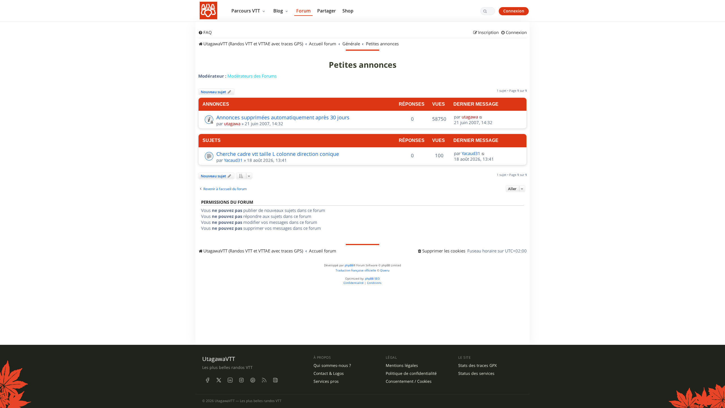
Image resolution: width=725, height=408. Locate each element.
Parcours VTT (246, 11)
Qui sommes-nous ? (332, 365)
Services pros (326, 381)
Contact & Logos (329, 373)
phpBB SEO (372, 278)
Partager (326, 11)
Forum (303, 11)
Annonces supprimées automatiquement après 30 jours (282, 117)
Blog (278, 11)
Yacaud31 (233, 160)
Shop (347, 11)
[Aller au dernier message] (481, 117)
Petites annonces (362, 65)
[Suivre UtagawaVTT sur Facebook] (207, 380)
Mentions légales (402, 365)
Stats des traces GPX (477, 365)
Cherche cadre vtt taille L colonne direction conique (277, 153)
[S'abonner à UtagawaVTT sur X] (219, 380)
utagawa (232, 123)
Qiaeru (384, 270)
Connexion (513, 11)
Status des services (476, 373)
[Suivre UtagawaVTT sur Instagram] (241, 380)
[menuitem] (205, 32)
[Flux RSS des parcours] (264, 380)
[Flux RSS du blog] (275, 380)
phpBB (349, 265)
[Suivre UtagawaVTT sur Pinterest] (253, 380)
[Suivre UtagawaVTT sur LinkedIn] (230, 380)
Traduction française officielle (356, 270)
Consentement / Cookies (409, 381)
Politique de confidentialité (411, 373)
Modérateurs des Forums (252, 76)
